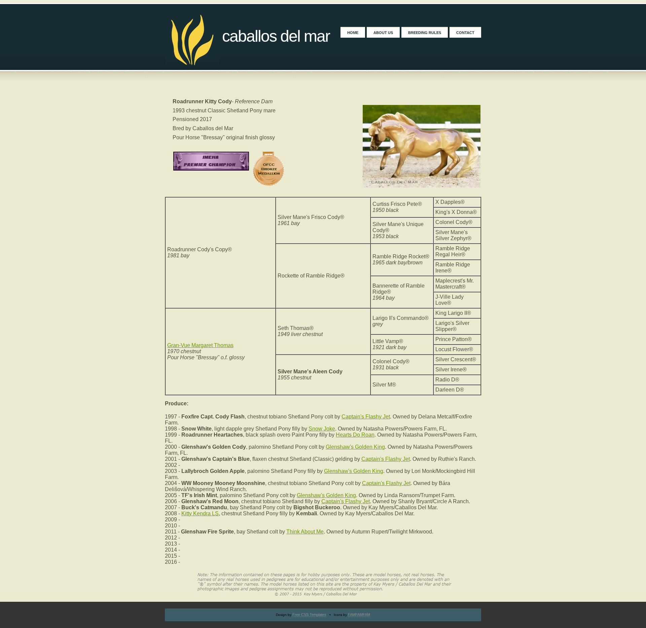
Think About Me (305, 531)
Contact (465, 33)
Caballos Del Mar (276, 36)
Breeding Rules (424, 33)
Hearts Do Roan (355, 435)
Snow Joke (322, 429)
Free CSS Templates (309, 615)
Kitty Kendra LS (200, 513)
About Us (383, 33)
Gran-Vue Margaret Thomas (200, 345)
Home (352, 33)
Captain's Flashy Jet (366, 416)
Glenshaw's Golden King (355, 447)
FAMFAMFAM (359, 615)
